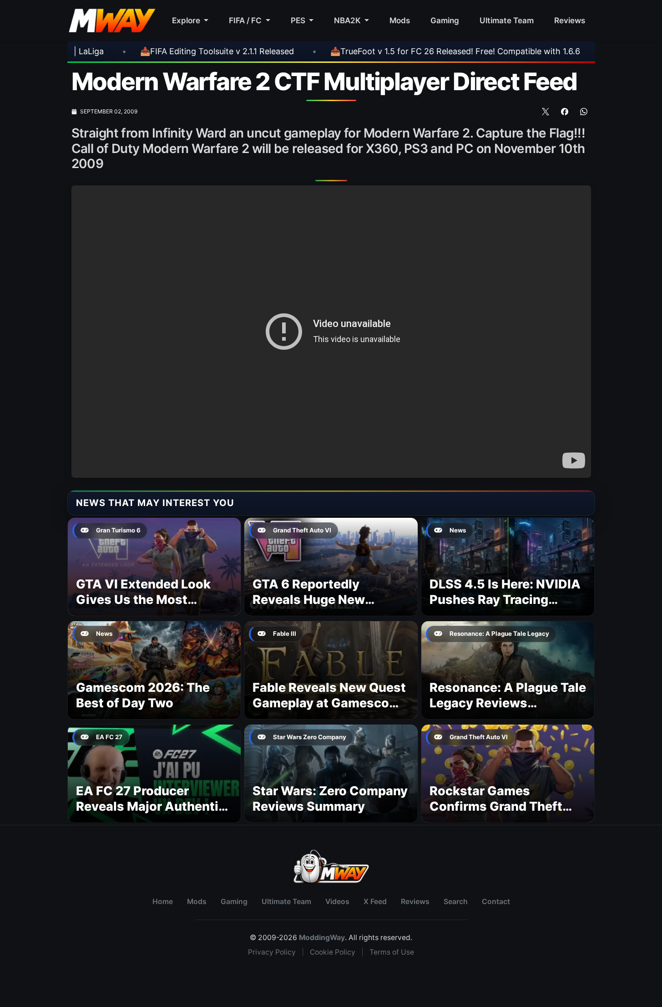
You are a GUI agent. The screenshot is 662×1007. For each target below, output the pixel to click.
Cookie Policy (332, 952)
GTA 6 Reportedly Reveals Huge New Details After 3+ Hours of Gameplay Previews (329, 607)
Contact (496, 901)
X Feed (375, 901)
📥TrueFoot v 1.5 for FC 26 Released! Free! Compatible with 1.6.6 (384, 51)
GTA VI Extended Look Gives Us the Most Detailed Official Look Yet (153, 600)
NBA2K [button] (348, 20)
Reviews (569, 20)
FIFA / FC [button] (246, 20)
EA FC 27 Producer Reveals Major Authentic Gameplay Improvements (152, 806)
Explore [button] (187, 20)
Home (162, 901)
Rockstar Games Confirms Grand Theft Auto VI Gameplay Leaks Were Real (504, 813)
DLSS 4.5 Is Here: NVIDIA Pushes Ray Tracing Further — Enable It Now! (505, 600)
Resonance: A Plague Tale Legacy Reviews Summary (508, 703)
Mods (399, 20)
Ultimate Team (507, 20)
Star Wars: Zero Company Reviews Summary (330, 798)
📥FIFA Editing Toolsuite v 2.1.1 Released (145, 51)
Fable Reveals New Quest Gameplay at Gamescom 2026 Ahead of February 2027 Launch (329, 710)
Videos (337, 901)
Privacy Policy (272, 952)
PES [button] (299, 20)
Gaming (444, 20)
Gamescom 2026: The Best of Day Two (143, 695)
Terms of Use (391, 952)
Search (456, 901)
